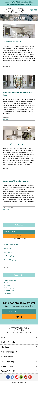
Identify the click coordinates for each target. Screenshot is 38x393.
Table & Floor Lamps (9, 290)
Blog (3, 337)
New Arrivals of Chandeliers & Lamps (16, 181)
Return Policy (7, 356)
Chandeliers (7, 248)
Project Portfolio (8, 342)
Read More (5, 68)
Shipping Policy (7, 361)
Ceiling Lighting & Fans (10, 280)
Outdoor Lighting (9, 288)
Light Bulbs (7, 285)
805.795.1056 (24, 4)
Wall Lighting (7, 293)
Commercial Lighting (10, 260)
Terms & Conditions (9, 371)
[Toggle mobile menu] (35, 10)
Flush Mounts (8, 252)
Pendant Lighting (9, 256)
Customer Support (9, 352)
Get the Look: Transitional (12, 42)
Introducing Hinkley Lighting (13, 144)
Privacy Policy (7, 366)
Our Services (6, 347)
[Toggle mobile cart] (31, 10)
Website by (19, 382)
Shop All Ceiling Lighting (11, 244)
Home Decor (7, 283)
